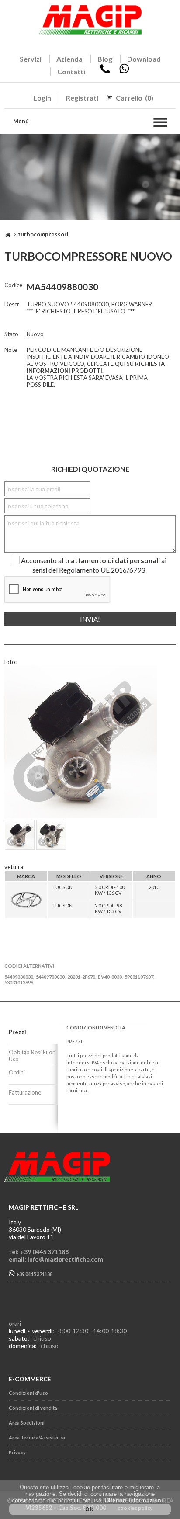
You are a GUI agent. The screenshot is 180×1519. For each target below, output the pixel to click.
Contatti (71, 71)
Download (144, 59)
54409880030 (18, 977)
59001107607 (139, 977)
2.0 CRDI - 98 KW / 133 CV (108, 908)
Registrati (82, 98)
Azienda (69, 59)
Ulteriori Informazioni (134, 1500)
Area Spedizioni (27, 1422)
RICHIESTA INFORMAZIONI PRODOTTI (96, 367)
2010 (154, 887)
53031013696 (18, 982)
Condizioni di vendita (33, 1408)
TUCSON (62, 887)
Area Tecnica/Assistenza (37, 1437)
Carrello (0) (134, 98)
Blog (104, 59)
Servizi (31, 59)
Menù (21, 121)
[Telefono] (105, 71)
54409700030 (50, 977)
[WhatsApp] (124, 71)
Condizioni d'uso (28, 1393)
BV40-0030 (110, 977)
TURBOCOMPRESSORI (43, 234)
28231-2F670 (81, 977)
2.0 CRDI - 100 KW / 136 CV (110, 890)
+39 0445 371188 (33, 1274)
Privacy (17, 1452)
